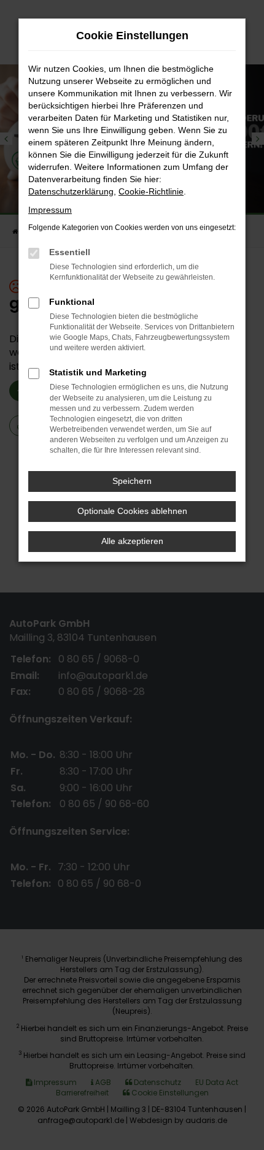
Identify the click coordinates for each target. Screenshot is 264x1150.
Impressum (50, 210)
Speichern (132, 481)
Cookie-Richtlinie (151, 191)
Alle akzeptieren (132, 541)
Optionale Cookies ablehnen (132, 511)
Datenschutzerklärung (71, 191)
